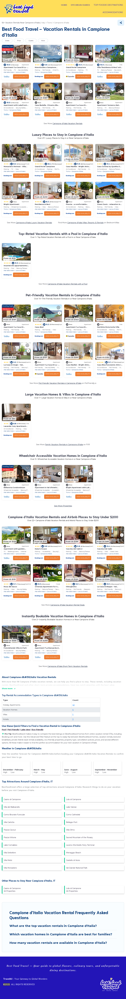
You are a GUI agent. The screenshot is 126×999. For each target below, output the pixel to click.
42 (73, 705)
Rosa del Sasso (10, 587)
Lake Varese (71, 807)
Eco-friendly (37, 730)
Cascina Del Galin (104, 549)
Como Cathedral (73, 815)
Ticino (37, 72)
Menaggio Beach (73, 853)
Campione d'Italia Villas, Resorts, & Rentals (85, 223)
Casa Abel (39, 327)
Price (19, 40)
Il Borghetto (71, 587)
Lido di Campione (73, 799)
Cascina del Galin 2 (74, 549)
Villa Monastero (10, 868)
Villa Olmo (70, 830)
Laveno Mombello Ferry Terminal (80, 845)
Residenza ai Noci (42, 204)
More (43, 40)
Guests (31, 40)
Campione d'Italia (46, 72)
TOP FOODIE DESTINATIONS (108, 5)
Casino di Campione (12, 799)
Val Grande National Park (76, 868)
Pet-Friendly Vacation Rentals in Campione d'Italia (60, 383)
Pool (4, 730)
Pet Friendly (13, 730)
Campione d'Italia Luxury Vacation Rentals (34, 223)
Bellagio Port (71, 822)
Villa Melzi (8, 860)
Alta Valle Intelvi (9, 72)
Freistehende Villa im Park (15, 648)
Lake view (25, 730)
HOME (64, 5)
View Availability (21, 76)
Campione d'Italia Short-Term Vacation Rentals (67, 666)
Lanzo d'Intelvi (20, 72)
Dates (7, 40)
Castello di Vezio (73, 860)
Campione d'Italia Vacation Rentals (67, 123)
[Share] (121, 23)
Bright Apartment (11, 204)
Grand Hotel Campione (76, 67)
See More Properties (63, 506)
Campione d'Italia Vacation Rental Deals (67, 605)
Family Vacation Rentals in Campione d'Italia (64, 444)
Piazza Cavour (10, 830)
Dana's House (41, 549)
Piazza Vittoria (10, 837)
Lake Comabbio (10, 845)
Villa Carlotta (9, 822)
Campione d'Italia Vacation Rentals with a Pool (67, 284)
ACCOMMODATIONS (113, 12)
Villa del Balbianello (12, 807)
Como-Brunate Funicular (14, 815)
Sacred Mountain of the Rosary (79, 837)
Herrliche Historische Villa (108, 327)
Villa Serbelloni (10, 853)
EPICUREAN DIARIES (80, 5)
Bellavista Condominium (14, 487)
